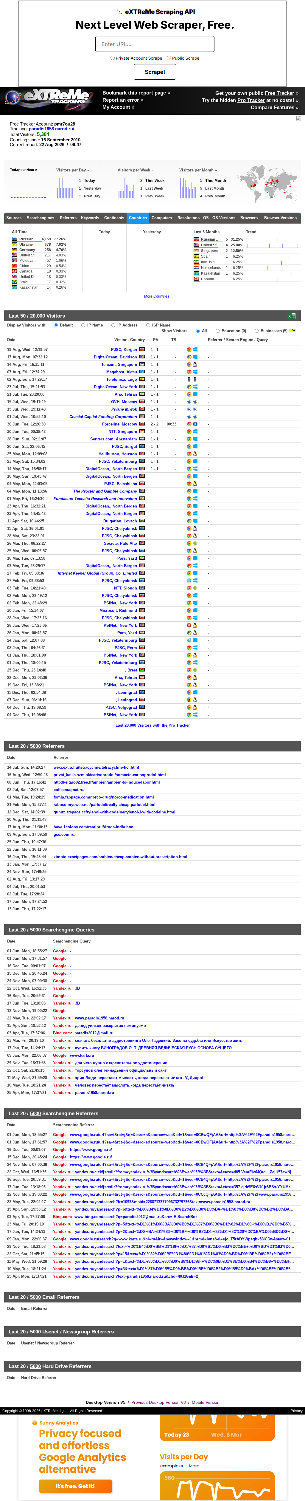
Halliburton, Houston (118, 454)
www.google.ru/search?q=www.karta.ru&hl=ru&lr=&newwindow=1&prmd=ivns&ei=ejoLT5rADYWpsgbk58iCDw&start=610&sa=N (187, 1239)
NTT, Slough (125, 588)
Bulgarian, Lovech (120, 521)
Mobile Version (206, 1402)
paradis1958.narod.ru (94, 1092)
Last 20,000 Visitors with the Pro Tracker (153, 725)
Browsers (249, 218)
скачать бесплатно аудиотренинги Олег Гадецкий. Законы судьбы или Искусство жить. (159, 1040)
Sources (13, 218)
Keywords (90, 218)
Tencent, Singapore (119, 364)
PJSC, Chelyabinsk (119, 528)
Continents (114, 218)
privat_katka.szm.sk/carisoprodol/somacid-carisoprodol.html (110, 775)
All (204, 331)
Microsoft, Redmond (118, 610)
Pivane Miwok (124, 409)
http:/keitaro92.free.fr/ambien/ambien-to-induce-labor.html (107, 782)
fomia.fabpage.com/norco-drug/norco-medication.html (104, 797)
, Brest (131, 670)
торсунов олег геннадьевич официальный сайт (120, 1070)
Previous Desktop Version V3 (158, 1402)
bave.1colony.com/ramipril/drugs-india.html (94, 827)
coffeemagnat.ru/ (69, 789)
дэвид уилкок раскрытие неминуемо (110, 1025)
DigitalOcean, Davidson (115, 357)
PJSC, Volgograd (121, 707)
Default (66, 325)
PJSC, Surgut (124, 446)
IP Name (94, 325)
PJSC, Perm (126, 648)
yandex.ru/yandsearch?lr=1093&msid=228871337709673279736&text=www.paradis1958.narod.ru (162, 1202)
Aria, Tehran (126, 394)
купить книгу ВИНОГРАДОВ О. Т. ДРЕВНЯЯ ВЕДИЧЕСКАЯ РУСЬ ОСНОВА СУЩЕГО (153, 1048)
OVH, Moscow (124, 402)
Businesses (273, 331)
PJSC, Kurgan (124, 349)
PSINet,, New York (120, 603)
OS (206, 218)
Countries (138, 218)
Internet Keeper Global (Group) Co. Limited (97, 573)
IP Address (127, 325)
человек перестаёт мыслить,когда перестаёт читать (125, 1085)
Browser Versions (280, 218)
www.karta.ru (82, 1055)
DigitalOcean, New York (115, 387)
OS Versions (223, 218)
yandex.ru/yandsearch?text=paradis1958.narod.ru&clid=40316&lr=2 (136, 1276)
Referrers (68, 218)
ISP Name (160, 325)
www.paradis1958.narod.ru (99, 1018)
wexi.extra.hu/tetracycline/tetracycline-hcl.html (96, 767)
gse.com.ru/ (65, 834)
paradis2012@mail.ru (93, 1033)
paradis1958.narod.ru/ (51, 128)
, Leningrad (126, 692)
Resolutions (189, 218)
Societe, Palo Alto (120, 543)
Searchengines (40, 218)
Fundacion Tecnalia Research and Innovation (95, 498)
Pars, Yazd (127, 558)
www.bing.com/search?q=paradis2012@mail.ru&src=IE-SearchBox (135, 1216)
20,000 (37, 316)
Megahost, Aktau (121, 372)
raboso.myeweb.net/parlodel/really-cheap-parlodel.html (104, 804)
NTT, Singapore (122, 431)
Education (233, 331)
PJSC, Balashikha (120, 484)
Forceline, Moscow (119, 424)
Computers (162, 218)
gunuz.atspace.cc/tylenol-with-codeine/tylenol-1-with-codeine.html (114, 812)
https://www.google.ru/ (91, 1149)
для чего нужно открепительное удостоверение (121, 1063)
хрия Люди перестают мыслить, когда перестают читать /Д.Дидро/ (139, 1078)
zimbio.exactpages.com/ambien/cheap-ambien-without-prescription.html (120, 857)
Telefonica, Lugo (121, 379)
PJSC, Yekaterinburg (118, 461)
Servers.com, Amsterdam (113, 439)
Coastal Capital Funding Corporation (103, 416)
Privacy (297, 1411)
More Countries (156, 296)
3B (77, 988)
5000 (35, 746)
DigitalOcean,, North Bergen (111, 469)
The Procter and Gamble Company (105, 491)
